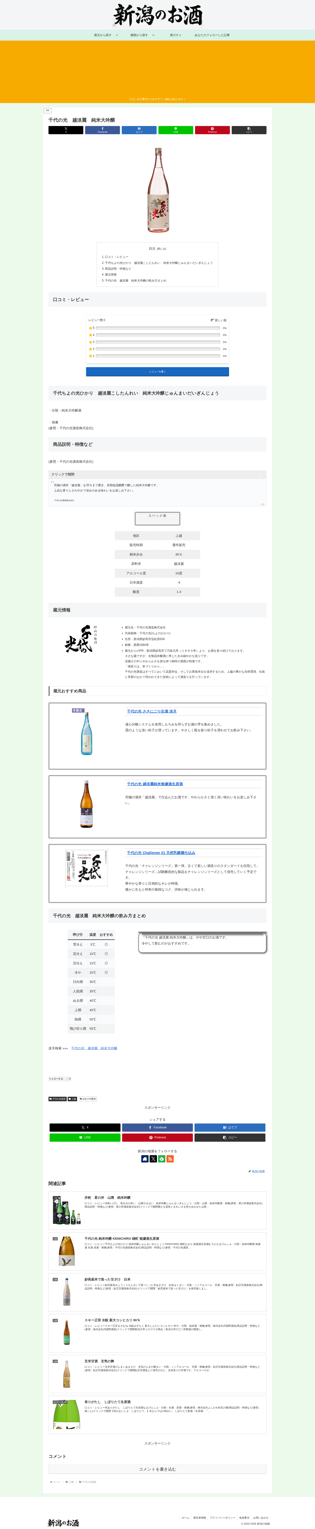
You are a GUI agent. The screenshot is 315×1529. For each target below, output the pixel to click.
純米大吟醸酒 (89, 1099)
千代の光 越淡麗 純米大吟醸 (94, 1048)
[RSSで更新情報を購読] (170, 1158)
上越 (74, 1099)
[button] (249, 130)
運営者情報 (199, 1517)
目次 (152, 248)
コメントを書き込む (157, 1469)
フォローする (60, 1078)
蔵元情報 (111, 274)
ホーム (185, 1517)
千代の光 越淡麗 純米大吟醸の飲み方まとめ (135, 280)
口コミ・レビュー (116, 256)
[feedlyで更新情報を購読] (161, 1158)
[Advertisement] (157, 69)
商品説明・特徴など (118, 268)
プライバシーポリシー (222, 1517)
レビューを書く (157, 371)
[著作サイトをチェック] (145, 1158)
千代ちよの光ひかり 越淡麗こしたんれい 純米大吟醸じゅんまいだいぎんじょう (159, 262)
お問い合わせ (261, 1517)
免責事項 (244, 1517)
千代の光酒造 (59, 1099)
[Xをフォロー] (153, 1158)
